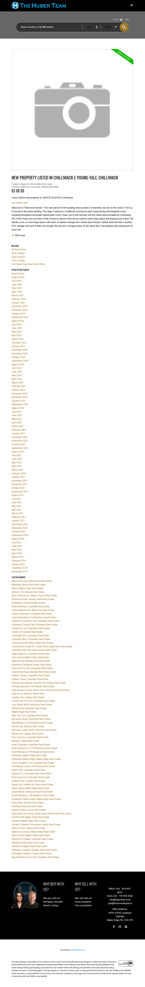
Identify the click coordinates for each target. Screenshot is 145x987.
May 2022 (17, 462)
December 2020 (20, 524)
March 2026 (17, 295)
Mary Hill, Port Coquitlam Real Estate (30, 715)
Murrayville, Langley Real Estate (27, 733)
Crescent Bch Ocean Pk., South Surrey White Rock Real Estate (42, 646)
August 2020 (18, 538)
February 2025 (19, 342)
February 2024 (19, 386)
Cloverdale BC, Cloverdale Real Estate (30, 635)
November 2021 (20, 484)
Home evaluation (83, 901)
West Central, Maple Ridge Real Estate (31, 835)
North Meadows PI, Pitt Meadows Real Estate (34, 748)
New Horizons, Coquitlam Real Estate (30, 737)
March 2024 (17, 382)
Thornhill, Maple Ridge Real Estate (28, 820)
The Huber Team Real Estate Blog (28, 264)
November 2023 (20, 397)
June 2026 (17, 284)
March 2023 (17, 426)
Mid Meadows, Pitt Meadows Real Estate (32, 722)
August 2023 (18, 408)
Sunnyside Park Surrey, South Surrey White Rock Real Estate (41, 813)
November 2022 (20, 440)
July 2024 (16, 368)
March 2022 (17, 469)
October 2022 (18, 444)
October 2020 (18, 531)
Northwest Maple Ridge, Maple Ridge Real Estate (36, 759)
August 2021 (18, 495)
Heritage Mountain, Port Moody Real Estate (33, 686)
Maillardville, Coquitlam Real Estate (29, 708)
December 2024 (20, 349)
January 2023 (18, 433)
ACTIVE (116, 20)
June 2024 (17, 371)
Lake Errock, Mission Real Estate (28, 693)
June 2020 (17, 546)
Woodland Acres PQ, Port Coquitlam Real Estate (35, 857)
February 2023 (19, 430)
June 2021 (17, 502)
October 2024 (18, 357)
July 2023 (16, 411)
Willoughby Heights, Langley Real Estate (32, 853)
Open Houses (18, 257)
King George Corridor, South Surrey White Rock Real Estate (40, 690)
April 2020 (17, 553)
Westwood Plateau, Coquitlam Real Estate (32, 839)
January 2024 (18, 390)
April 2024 (17, 379)
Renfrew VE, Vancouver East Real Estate (31, 773)
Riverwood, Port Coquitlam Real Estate (31, 777)
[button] (114, 926)
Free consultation (83, 905)
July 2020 (16, 542)
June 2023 (17, 415)
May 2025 (17, 331)
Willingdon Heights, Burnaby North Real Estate (34, 850)
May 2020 (17, 549)
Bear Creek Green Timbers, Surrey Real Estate (34, 595)
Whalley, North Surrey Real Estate (28, 842)
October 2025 (18, 313)
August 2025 (18, 321)
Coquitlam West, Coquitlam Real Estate (31, 639)
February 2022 (19, 473)
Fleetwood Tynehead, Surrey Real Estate (32, 664)
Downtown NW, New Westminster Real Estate (34, 650)
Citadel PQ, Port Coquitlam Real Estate (31, 628)
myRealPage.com (78, 950)
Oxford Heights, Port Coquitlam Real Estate (33, 762)
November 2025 (20, 310)
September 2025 (20, 317)
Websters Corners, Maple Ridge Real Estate (33, 831)
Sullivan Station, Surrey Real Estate (29, 810)
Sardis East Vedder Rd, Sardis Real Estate (32, 784)
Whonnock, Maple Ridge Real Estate (29, 846)
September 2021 (20, 491)
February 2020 (19, 560)
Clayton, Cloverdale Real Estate (27, 632)
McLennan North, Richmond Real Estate (31, 719)
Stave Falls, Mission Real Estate (28, 802)
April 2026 (17, 291)
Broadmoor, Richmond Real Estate (28, 602)
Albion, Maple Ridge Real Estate (27, 588)
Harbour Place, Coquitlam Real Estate (30, 679)
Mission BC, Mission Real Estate (28, 726)
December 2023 (20, 393)
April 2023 (17, 422)
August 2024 (18, 364)
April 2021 (17, 509)
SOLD (127, 20)
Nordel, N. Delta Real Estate (25, 741)
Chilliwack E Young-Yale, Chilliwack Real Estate (39, 187)
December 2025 (20, 306)
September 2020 (20, 535)
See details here (20, 202)
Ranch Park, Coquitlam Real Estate (28, 770)
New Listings (18, 253)
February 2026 (19, 299)
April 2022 (17, 466)
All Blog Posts (19, 249)
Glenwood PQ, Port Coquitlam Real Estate (32, 668)
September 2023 (20, 404)
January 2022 (18, 477)
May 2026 (17, 288)
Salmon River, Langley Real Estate (28, 781)
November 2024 (20, 353)
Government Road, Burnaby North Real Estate (34, 672)
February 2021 (19, 517)
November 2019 (20, 571)
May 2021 (17, 506)
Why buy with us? (51, 898)
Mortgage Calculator (53, 901)
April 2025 (17, 335)
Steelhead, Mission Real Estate (27, 806)
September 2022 (20, 448)
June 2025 (17, 328)
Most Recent (18, 273)
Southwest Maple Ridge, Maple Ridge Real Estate (36, 799)
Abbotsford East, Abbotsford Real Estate (32, 581)
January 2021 (18, 520)
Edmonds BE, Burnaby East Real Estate (31, 661)
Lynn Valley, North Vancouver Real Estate (32, 704)
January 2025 (18, 346)
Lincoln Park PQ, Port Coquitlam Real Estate (33, 701)
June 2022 (17, 459)
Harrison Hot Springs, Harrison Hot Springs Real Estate (39, 683)
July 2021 (16, 499)
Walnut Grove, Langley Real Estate (28, 828)
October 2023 (18, 400)
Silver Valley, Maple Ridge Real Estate (30, 788)
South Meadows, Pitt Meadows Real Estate (33, 795)
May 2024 (17, 375)
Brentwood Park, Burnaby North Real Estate (33, 599)
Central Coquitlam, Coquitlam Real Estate (32, 613)
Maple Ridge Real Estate (24, 711)
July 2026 (16, 281)
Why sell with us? (83, 898)
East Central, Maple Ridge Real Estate (30, 657)
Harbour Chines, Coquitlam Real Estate (31, 675)
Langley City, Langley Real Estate (28, 697)
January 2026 (18, 302)
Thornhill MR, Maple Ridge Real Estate (30, 817)
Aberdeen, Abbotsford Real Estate (28, 584)
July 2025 (16, 324)
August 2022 (18, 451)
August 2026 (18, 277)
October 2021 (18, 488)
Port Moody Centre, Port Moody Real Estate (33, 766)
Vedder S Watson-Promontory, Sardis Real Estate (36, 824)
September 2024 (20, 360)
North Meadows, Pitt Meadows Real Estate (33, 752)
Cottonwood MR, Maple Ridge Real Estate (32, 642)
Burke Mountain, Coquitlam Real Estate (31, 606)
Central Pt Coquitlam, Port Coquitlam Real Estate (35, 621)
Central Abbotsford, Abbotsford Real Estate (33, 610)
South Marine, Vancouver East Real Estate (32, 791)
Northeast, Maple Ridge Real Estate (29, 755)
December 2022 (20, 437)
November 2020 (20, 528)
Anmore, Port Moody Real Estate (28, 592)
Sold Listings (18, 260)
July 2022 (16, 455)
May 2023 (17, 419)
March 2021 (17, 513)
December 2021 (20, 480)
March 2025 (17, 339)
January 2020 (18, 564)
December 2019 (20, 568)
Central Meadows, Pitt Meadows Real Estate (34, 617)
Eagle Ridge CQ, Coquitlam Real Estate (31, 653)
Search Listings (51, 905)
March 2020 (17, 557)
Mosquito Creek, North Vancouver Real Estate (34, 730)
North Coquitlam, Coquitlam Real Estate (31, 744)
